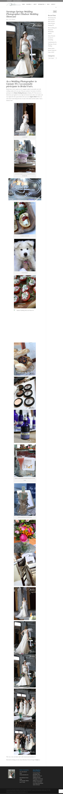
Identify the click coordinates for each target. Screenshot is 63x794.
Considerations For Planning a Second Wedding (52, 44)
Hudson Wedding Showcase (20, 93)
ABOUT (35, 4)
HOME (23, 4)
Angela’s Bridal (33, 96)
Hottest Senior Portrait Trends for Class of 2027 (52, 50)
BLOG (48, 4)
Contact (37, 759)
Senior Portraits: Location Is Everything (51, 37)
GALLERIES (28, 4)
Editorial (13, 19)
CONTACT (53, 4)
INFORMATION (41, 4)
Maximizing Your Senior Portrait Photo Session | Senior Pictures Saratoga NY (52, 21)
